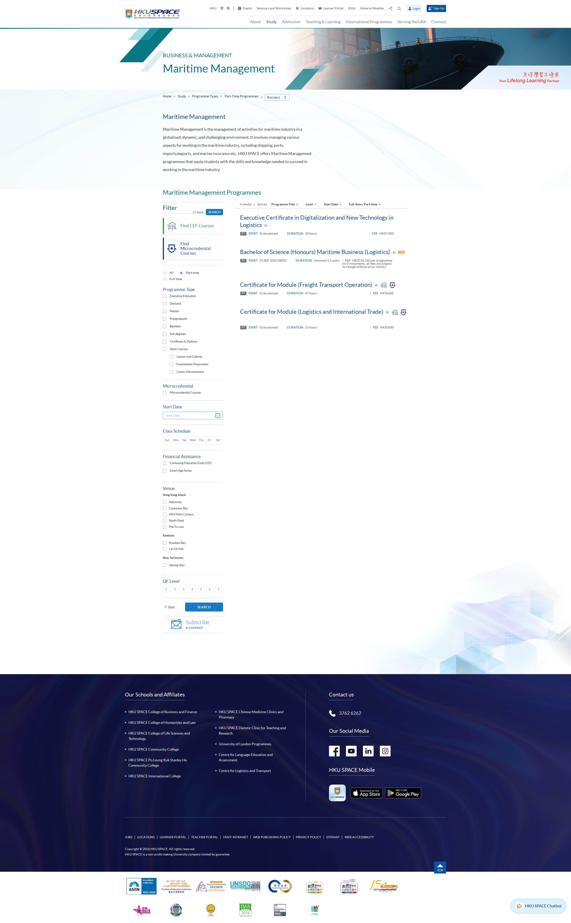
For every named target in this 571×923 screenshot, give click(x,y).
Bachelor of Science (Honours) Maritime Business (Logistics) (315, 252)
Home (167, 96)
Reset (200, 212)
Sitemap (332, 837)
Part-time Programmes (242, 96)
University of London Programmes (245, 744)
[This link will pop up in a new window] (367, 793)
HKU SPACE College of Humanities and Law (162, 723)
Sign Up (439, 8)
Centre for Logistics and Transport (245, 771)
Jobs (128, 837)
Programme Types (205, 96)
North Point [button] (176, 520)
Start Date (331, 204)
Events (247, 8)
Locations (307, 8)
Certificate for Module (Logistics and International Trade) (311, 311)
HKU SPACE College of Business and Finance (162, 712)
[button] (399, 8)
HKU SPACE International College (154, 776)
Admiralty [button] (175, 502)
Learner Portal (333, 8)
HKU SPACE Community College (153, 749)
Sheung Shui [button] (176, 565)
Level (309, 204)
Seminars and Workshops (274, 8)
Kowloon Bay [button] (177, 543)
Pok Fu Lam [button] (176, 527)
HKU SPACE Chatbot (543, 906)
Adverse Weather (372, 8)
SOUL (352, 8)
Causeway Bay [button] (178, 508)
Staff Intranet (235, 837)
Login (416, 8)
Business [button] (273, 97)
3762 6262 (350, 713)
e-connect (197, 624)
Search (214, 212)
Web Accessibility (359, 837)
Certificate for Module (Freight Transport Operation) (306, 284)
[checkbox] (164, 296)
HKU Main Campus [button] (181, 514)
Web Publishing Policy (272, 837)
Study (182, 96)
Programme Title (283, 204)
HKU (213, 8)
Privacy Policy (308, 837)
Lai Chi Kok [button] (176, 549)
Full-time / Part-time (363, 204)
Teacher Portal (204, 837)
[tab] (193, 502)
